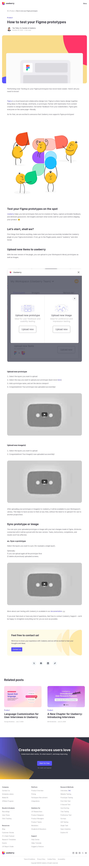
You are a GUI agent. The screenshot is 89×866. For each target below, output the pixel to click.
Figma (9, 101)
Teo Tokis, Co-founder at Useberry (24, 28)
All (8, 11)
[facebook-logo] (80, 853)
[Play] (44, 414)
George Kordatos (9, 721)
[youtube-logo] (76, 853)
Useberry (10, 214)
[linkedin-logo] (73, 853)
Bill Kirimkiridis (51, 721)
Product (12, 11)
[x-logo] (83, 853)
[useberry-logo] (8, 3)
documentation (56, 611)
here (59, 380)
